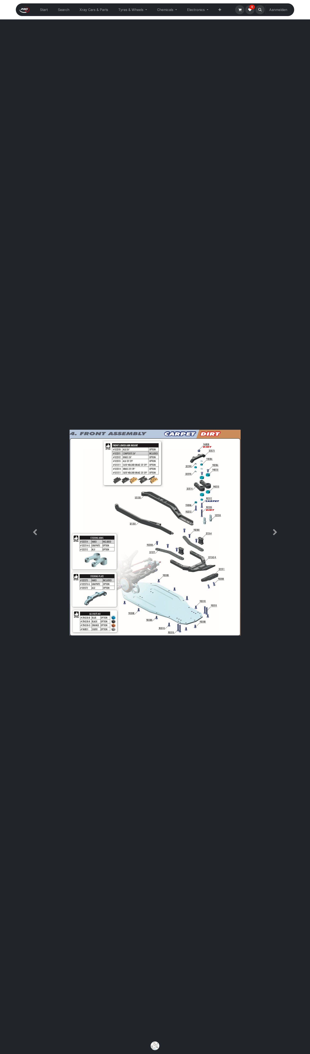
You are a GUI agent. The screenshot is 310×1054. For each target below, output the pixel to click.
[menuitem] (44, 9)
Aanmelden (278, 10)
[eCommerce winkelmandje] (239, 9)
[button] (260, 9)
